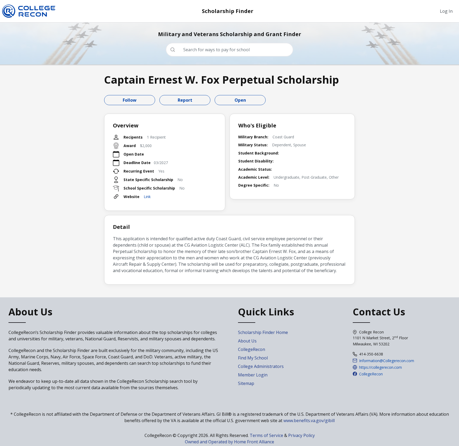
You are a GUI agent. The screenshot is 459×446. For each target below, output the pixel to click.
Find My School (253, 358)
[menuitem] (446, 11)
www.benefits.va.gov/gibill (309, 420)
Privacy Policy (301, 435)
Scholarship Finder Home (263, 332)
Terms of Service (266, 435)
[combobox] (231, 49)
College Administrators (261, 366)
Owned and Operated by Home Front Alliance (229, 442)
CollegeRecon (251, 349)
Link (147, 196)
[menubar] (446, 11)
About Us (247, 341)
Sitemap (246, 383)
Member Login (252, 375)
